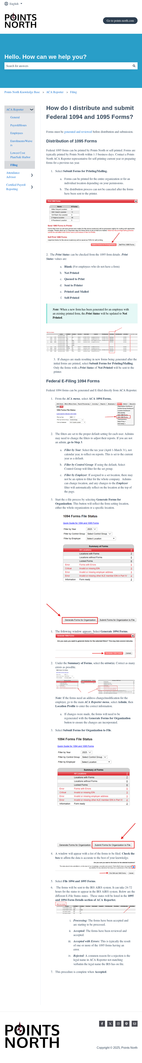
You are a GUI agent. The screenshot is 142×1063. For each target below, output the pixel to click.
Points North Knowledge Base (22, 92)
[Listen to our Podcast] (126, 1024)
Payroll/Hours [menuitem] (18, 125)
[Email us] (135, 1024)
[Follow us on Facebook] (102, 1024)
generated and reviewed (78, 132)
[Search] (134, 65)
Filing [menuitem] (14, 165)
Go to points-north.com (120, 20)
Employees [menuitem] (16, 133)
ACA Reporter (54, 92)
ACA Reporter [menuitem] (14, 109)
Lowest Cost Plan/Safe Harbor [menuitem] (20, 155)
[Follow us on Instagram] (118, 1024)
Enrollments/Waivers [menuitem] (21, 143)
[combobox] (67, 65)
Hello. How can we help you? (45, 56)
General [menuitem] (15, 117)
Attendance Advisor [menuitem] (13, 175)
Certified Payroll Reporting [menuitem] (16, 187)
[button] (32, 109)
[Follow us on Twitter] (110, 1024)
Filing (73, 92)
